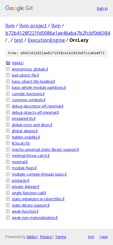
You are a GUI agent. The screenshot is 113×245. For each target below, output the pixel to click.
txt (91, 236)
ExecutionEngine (46, 40)
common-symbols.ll (28, 99)
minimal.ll (20, 161)
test (18, 40)
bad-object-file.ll (25, 75)
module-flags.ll (24, 167)
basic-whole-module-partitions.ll (39, 87)
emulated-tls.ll (23, 118)
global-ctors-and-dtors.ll (32, 124)
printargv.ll (20, 180)
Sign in (102, 8)
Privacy (46, 236)
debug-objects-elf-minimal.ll (35, 112)
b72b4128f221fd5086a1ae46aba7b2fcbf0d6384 (57, 33)
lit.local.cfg (20, 143)
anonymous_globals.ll (30, 69)
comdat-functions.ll (28, 93)
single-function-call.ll (29, 192)
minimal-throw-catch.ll (30, 155)
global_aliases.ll (25, 130)
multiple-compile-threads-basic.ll (39, 174)
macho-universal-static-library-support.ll (45, 149)
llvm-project (33, 25)
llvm (10, 25)
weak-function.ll (25, 211)
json (103, 236)
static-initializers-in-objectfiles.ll (38, 198)
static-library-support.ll (30, 205)
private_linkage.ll (25, 186)
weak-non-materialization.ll (35, 217)
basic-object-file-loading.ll (33, 81)
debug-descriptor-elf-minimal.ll (37, 106)
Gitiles (32, 236)
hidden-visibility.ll (26, 137)
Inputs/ (18, 62)
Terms (60, 236)
